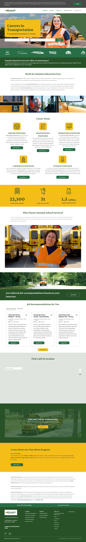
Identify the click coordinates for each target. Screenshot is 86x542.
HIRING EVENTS (68, 10)
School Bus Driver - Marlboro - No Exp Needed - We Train (14, 316)
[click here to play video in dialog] (43, 246)
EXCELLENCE (56, 524)
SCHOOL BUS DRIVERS (43, 515)
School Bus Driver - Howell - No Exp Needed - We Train (41, 316)
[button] (59, 39)
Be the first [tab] (20, 308)
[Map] (43, 382)
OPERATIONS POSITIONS (29, 517)
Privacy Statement (62, 538)
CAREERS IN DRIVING (43, 513)
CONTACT (56, 528)
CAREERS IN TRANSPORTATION (30, 513)
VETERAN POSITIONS (29, 521)
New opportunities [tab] (11, 308)
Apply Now (14, 343)
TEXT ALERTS (56, 526)
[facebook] (5, 533)
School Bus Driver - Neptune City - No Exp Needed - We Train (66, 316)
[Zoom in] (80, 368)
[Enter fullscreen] (80, 374)
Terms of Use (71, 538)
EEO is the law (78, 538)
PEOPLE (55, 520)
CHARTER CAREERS (42, 517)
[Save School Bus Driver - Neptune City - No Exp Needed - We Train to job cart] (77, 315)
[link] (43, 426)
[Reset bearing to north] (80, 372)
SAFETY (55, 516)
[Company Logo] (10, 10)
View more (43, 349)
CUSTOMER (56, 522)
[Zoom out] (80, 370)
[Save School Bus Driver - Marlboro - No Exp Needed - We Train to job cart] (26, 315)
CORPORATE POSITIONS (29, 519)
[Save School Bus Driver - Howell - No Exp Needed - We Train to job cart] (51, 315)
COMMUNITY (56, 518)
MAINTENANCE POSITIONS (30, 515)
